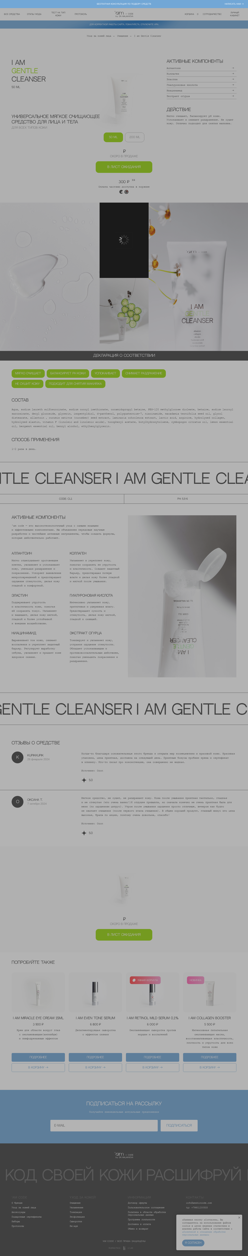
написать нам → (234, 4)
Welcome (116, 593)
